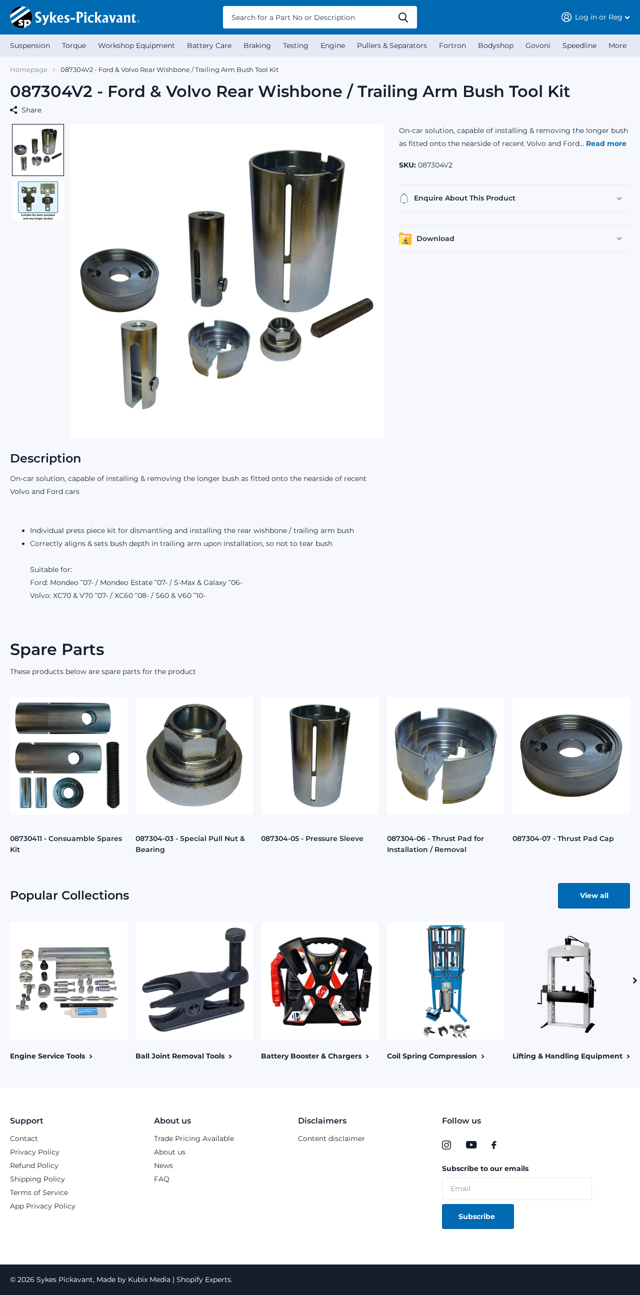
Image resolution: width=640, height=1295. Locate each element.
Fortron (452, 45)
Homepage (29, 70)
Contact (24, 1138)
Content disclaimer (331, 1138)
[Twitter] (515, 1145)
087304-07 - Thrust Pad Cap (563, 838)
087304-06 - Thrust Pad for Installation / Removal (435, 844)
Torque (74, 45)
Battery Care (209, 45)
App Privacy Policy (43, 1206)
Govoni (538, 45)
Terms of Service (39, 1192)
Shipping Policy (37, 1179)
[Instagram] (446, 1145)
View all (594, 895)
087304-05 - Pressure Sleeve (312, 838)
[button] (38, 150)
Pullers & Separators (392, 45)
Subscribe (477, 1216)
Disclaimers (322, 1121)
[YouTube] (471, 1145)
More (617, 45)
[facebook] (494, 1145)
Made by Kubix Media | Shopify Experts (162, 1279)
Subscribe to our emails (485, 1168)
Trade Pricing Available (194, 1138)
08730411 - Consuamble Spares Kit (66, 844)
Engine (332, 45)
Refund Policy (34, 1165)
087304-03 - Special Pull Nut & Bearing (190, 844)
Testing (295, 45)
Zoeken (403, 17)
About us (172, 1121)
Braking (257, 45)
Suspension (30, 45)
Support (27, 1121)
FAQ (162, 1179)
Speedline (579, 45)
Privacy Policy (35, 1152)
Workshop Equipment (136, 45)
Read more (606, 143)
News (163, 1165)
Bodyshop (496, 45)
